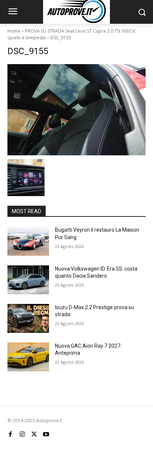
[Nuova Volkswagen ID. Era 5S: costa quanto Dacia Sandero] (28, 279)
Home (13, 31)
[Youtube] (46, 434)
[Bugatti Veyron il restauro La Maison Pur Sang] (28, 240)
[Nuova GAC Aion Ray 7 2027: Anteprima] (28, 357)
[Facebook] (10, 434)
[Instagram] (22, 434)
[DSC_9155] (76, 109)
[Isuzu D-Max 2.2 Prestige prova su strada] (28, 318)
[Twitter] (34, 434)
